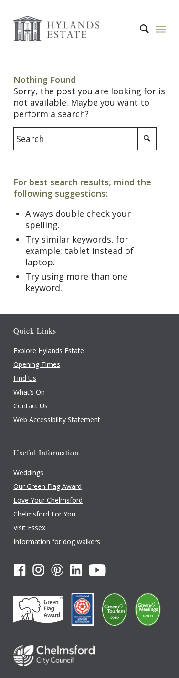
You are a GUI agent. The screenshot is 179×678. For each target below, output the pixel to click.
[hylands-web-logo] (74, 29)
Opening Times (36, 364)
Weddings (28, 472)
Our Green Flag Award (47, 486)
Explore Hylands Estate (48, 350)
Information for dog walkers (56, 541)
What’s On (29, 391)
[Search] (139, 29)
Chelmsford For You (44, 513)
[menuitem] (139, 29)
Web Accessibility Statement (56, 419)
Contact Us (30, 405)
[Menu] (161, 28)
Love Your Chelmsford (48, 500)
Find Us (24, 378)
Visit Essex (29, 527)
